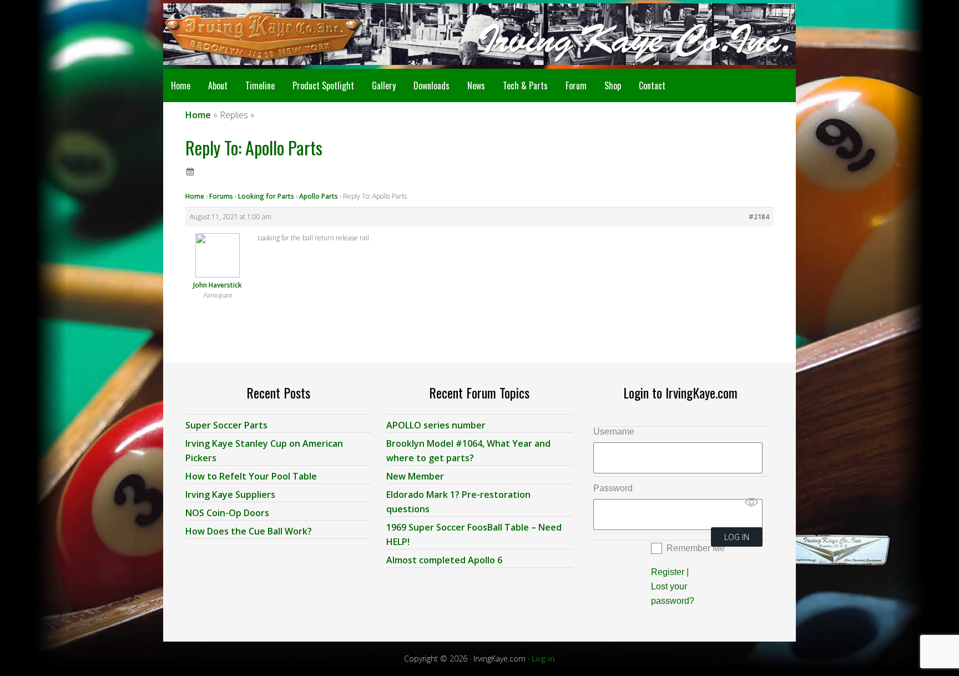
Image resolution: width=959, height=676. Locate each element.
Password (613, 488)
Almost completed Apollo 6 (444, 560)
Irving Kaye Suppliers (230, 494)
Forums (221, 196)
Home (194, 196)
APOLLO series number (436, 425)
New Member (415, 476)
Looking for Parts (266, 196)
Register (667, 572)
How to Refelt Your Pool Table (251, 476)
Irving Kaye (252, 34)
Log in (543, 658)
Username (613, 431)
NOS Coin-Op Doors (227, 513)
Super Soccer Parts (226, 425)
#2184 (759, 216)
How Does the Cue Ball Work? (248, 531)
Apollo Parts (318, 196)
